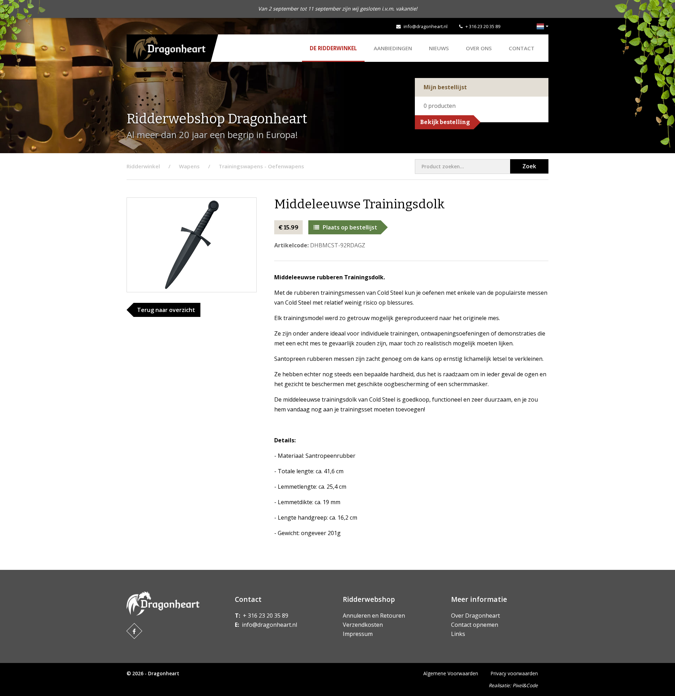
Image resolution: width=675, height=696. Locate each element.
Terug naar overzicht (166, 310)
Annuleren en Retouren (374, 615)
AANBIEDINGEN (393, 48)
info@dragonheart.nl (426, 26)
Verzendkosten (363, 625)
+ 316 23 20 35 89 (482, 26)
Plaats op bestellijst (350, 227)
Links (458, 634)
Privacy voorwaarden (514, 673)
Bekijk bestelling (445, 122)
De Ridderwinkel (333, 48)
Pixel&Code (525, 685)
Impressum (358, 634)
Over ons (479, 48)
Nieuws (439, 48)
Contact (521, 48)
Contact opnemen (474, 625)
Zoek (529, 166)
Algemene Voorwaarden (450, 673)
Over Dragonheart (475, 615)
